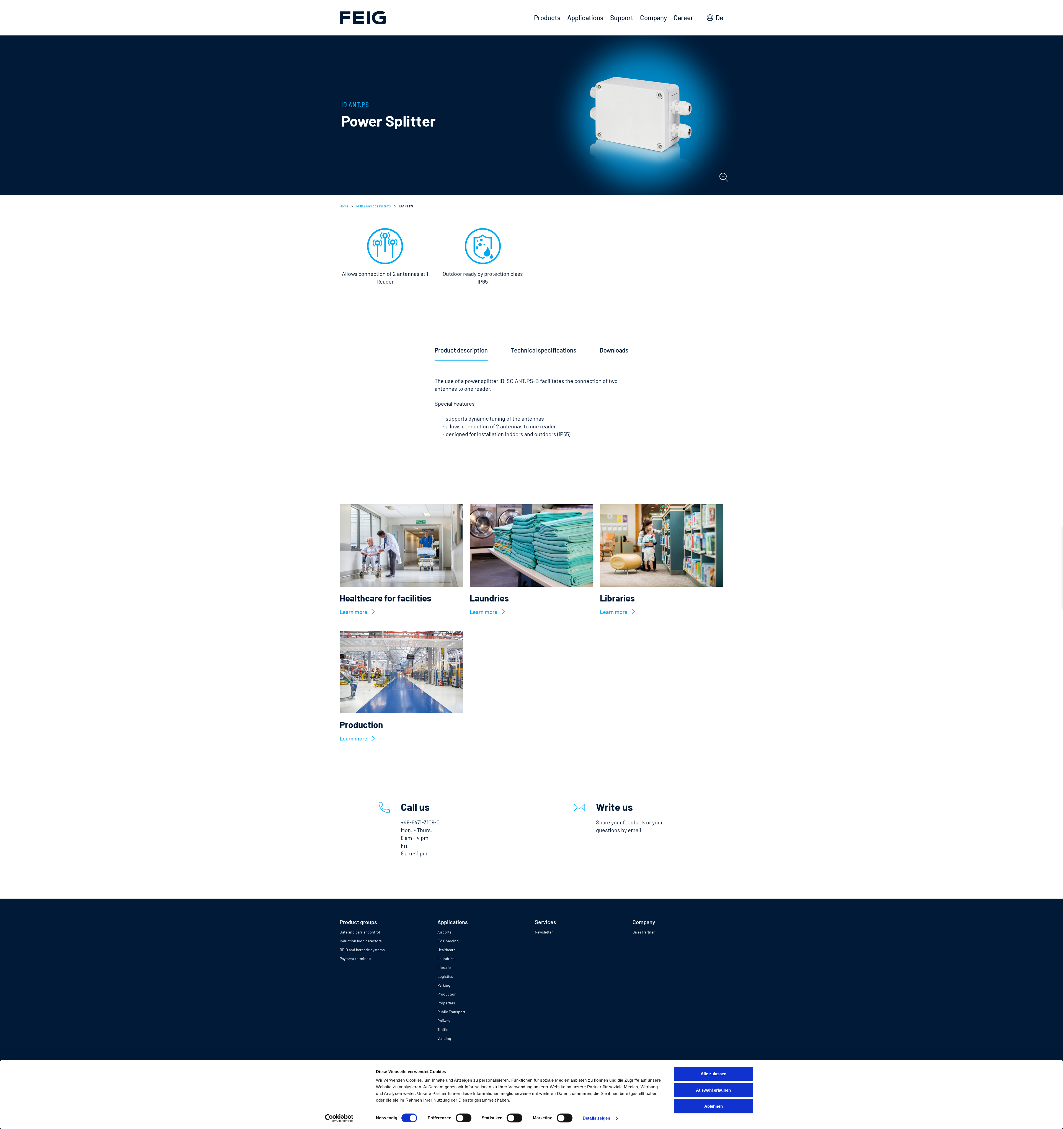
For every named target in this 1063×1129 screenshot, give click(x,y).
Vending (444, 1038)
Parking (443, 985)
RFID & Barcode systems (373, 206)
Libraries (445, 967)
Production (446, 994)
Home (344, 206)
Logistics (445, 976)
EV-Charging (447, 940)
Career (683, 18)
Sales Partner (644, 932)
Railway (443, 1020)
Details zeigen (596, 1118)
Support (621, 18)
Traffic (442, 1029)
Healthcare (446, 949)
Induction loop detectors (361, 940)
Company (653, 18)
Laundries (446, 958)
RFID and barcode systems (362, 949)
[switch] (463, 1117)
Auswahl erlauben (713, 1090)
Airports (444, 932)
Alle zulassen (713, 1073)
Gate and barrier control (360, 932)
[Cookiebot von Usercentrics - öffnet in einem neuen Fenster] (339, 1118)
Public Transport (451, 1011)
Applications (585, 18)
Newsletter (544, 932)
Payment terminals (355, 958)
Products (547, 18)
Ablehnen (713, 1106)
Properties (446, 1003)
